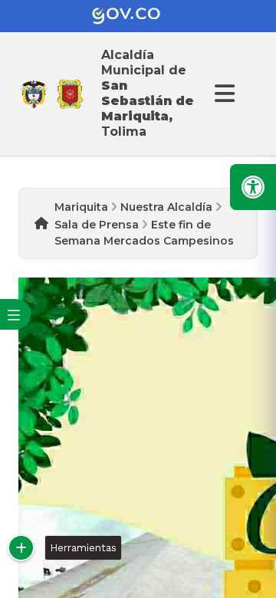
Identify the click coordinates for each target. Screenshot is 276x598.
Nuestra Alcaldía (166, 207)
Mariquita (81, 207)
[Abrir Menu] (222, 93)
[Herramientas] (21, 547)
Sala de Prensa (96, 225)
